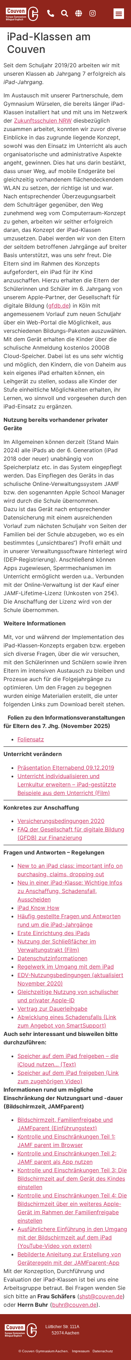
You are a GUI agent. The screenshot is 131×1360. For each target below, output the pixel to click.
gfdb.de (58, 305)
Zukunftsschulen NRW (43, 120)
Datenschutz (103, 1351)
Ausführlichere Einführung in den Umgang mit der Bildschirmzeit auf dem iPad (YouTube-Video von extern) (72, 1237)
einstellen (29, 1186)
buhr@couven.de (74, 1304)
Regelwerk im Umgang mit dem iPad (65, 966)
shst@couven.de (101, 1296)
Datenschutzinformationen (52, 958)
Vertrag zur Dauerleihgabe (52, 1008)
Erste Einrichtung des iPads (53, 932)
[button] (119, 13)
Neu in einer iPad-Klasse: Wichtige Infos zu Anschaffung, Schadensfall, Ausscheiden (69, 891)
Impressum (80, 1351)
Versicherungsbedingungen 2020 (60, 820)
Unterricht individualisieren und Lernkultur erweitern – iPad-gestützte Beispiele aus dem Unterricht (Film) (66, 784)
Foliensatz (30, 739)
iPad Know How (38, 907)
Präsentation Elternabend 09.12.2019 (65, 767)
